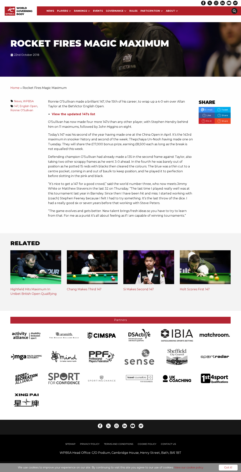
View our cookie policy (188, 467)
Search (234, 11)
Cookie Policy (147, 444)
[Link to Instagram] (216, 3)
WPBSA (28, 101)
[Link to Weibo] (235, 3)
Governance (114, 10)
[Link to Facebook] (203, 3)
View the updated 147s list (73, 114)
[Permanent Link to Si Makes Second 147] (148, 268)
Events (98, 10)
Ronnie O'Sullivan (21, 110)
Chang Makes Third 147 (84, 289)
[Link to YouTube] (229, 3)
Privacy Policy (89, 444)
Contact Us (168, 444)
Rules (133, 10)
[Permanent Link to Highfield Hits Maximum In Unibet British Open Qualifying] (35, 268)
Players (62, 10)
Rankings (80, 10)
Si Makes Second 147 (138, 289)
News (50, 10)
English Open (28, 106)
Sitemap (70, 444)
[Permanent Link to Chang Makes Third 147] (92, 268)
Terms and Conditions (118, 444)
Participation (150, 10)
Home (15, 88)
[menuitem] (50, 10)
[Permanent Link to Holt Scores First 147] (205, 268)
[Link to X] (210, 3)
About (170, 10)
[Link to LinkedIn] (222, 3)
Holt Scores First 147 (195, 289)
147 (16, 106)
